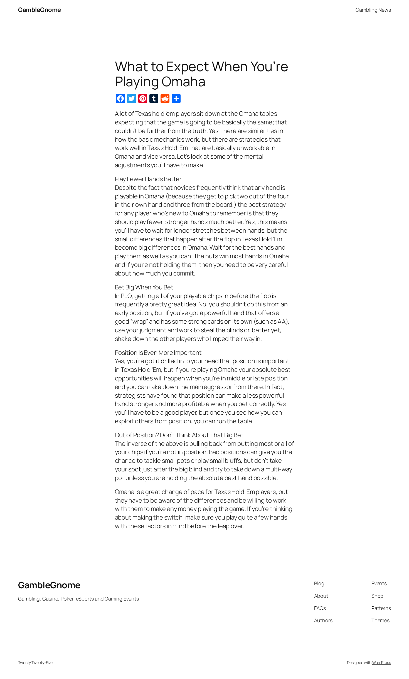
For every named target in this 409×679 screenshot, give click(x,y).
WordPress (381, 662)
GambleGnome (39, 10)
